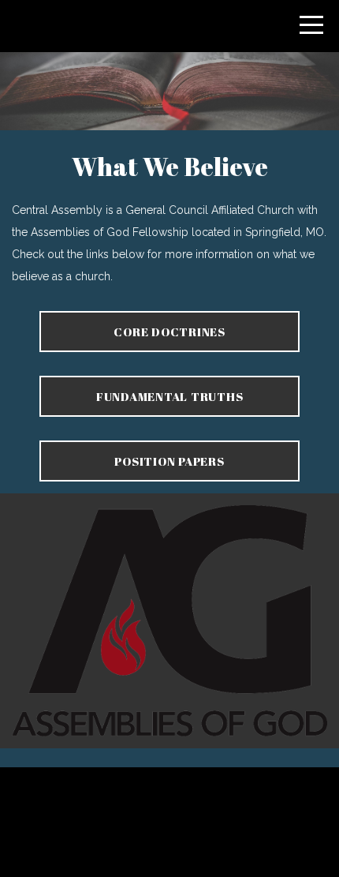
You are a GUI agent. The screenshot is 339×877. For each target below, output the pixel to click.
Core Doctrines (169, 331)
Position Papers (169, 461)
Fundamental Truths (170, 396)
